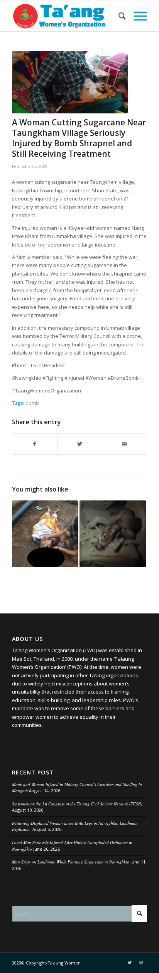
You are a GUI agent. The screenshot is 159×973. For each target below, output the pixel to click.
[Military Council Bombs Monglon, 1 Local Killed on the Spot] (45, 533)
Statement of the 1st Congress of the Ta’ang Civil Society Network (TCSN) (77, 804)
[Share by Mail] (124, 444)
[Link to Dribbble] (141, 962)
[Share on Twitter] (80, 444)
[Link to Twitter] (129, 962)
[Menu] (136, 15)
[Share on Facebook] (34, 444)
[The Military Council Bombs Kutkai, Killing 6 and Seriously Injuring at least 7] (113, 533)
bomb (32, 403)
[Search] (118, 15)
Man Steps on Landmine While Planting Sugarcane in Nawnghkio (70, 862)
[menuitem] (118, 15)
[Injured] (70, 82)
